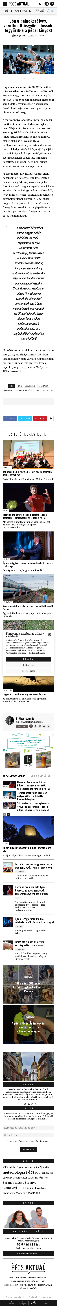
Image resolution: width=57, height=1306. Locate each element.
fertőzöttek (41, 1177)
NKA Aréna (8, 390)
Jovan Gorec (30, 385)
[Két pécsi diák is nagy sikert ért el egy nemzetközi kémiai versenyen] (28, 454)
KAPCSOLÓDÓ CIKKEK (14, 775)
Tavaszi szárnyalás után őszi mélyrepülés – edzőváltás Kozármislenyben (32, 796)
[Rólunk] (28, 1066)
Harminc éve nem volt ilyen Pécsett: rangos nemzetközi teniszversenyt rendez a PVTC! (25, 516)
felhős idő (28, 1188)
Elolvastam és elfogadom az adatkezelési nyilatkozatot (27, 1141)
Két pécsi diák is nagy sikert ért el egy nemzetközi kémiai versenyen (28, 473)
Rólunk (28, 1084)
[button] (49, 635)
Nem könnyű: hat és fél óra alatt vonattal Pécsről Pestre (28, 607)
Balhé (18, 10)
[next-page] (8, 814)
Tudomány (7, 468)
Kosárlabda (43, 385)
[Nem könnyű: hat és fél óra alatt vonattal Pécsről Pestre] (28, 588)
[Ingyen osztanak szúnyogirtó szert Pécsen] (28, 677)
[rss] (36, 1104)
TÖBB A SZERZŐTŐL (39, 775)
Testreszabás (28, 671)
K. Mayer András (25, 718)
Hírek (5, 843)
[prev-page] (4, 814)
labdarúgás (15, 1167)
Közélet (9, 10)
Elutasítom (28, 665)
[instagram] (25, 1104)
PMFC (31, 1177)
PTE (5, 1167)
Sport (41, 35)
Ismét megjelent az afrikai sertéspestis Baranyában (30, 943)
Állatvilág (7, 690)
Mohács (20, 1193)
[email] (32, 1104)
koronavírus (12, 1188)
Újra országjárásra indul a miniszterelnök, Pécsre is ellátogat (28, 564)
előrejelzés (40, 1188)
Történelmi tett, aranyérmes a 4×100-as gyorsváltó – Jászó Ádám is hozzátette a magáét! (33, 807)
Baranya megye (13, 1182)
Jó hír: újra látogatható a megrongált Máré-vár (27, 849)
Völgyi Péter (48, 390)
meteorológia (14, 1172)
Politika (28, 10)
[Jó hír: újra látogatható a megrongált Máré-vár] (28, 830)
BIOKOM (7, 1177)
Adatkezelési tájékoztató (16, 653)
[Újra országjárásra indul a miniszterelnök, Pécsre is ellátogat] (28, 545)
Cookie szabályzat (37, 653)
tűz (51, 1172)
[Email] (31, 726)
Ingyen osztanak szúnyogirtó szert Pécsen (24, 694)
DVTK (20, 385)
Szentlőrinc (9, 1193)
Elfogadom (28, 659)
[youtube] (28, 1104)
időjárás (42, 1172)
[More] (51, 418)
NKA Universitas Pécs (24, 390)
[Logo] (19, 4)
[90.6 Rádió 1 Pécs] (28, 1227)
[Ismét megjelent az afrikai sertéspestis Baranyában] (8, 945)
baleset (28, 1167)
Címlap (25, 78)
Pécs (37, 390)
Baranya (30, 1182)
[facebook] (21, 1104)
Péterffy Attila (41, 1167)
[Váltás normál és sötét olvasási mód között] (40, 3)
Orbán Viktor (20, 1177)
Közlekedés (7, 602)
